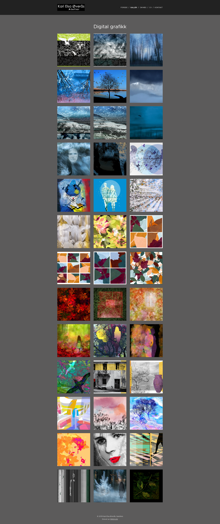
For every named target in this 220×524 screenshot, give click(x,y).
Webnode (114, 519)
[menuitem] (124, 7)
